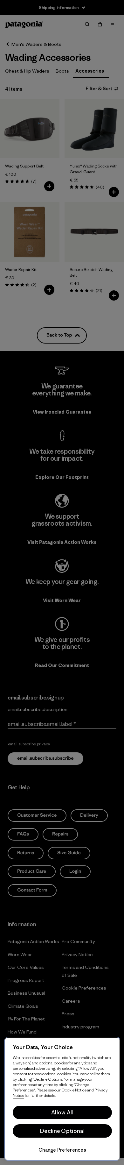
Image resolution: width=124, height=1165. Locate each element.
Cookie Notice (73, 1090)
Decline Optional (62, 1130)
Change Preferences (62, 1150)
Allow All (62, 1112)
